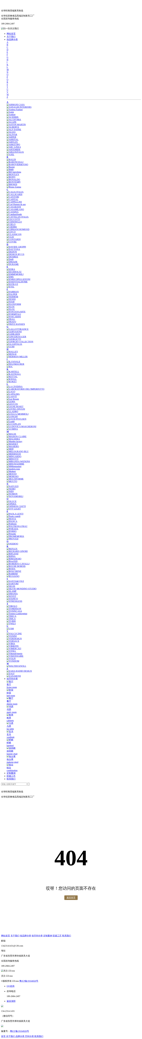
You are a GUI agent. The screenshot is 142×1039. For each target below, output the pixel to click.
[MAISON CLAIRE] (16, 436)
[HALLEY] (12, 351)
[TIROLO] (12, 606)
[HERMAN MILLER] (17, 356)
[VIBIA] (11, 643)
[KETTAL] (12, 376)
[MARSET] (12, 444)
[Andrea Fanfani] (15, 109)
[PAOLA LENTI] (15, 514)
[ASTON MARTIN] (16, 124)
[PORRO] (12, 531)
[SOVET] (11, 596)
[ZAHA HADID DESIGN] (19, 671)
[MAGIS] (11, 434)
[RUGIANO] (13, 576)
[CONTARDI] (14, 239)
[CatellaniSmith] (14, 214)
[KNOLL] (12, 379)
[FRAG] (11, 319)
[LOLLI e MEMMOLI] (17, 414)
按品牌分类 (12, 39)
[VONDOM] (13, 661)
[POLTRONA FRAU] (17, 526)
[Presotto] (11, 534)
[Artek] (10, 112)
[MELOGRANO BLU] (18, 451)
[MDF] (10, 449)
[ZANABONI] (14, 676)
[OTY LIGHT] (14, 509)
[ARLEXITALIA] (15, 152)
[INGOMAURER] (15, 364)
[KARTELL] (13, 371)
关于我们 (11, 36)
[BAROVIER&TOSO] (17, 164)
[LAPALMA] (13, 394)
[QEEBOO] (12, 544)
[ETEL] (10, 287)
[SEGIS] (11, 586)
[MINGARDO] (14, 456)
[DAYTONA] (13, 249)
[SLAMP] (11, 591)
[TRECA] (11, 616)
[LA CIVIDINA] (15, 386)
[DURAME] (13, 264)
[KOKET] (12, 381)
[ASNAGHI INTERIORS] (19, 107)
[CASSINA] (13, 212)
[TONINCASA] (14, 611)
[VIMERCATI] (14, 648)
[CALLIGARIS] (14, 194)
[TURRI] (11, 621)
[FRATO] (11, 322)
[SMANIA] (12, 593)
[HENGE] (12, 354)
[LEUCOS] (12, 404)
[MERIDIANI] (14, 454)
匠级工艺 (11, 776)
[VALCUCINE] (14, 633)
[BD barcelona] (14, 172)
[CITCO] (11, 232)
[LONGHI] (12, 416)
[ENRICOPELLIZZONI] (18, 279)
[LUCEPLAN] (14, 424)
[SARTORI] (12, 584)
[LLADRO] (12, 411)
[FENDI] (11, 299)
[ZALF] (11, 673)
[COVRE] (12, 242)
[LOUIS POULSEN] (16, 419)
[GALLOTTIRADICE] (18, 329)
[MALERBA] (13, 439)
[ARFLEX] (12, 142)
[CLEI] (10, 237)
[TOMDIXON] (14, 608)
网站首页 (11, 33)
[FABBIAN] (13, 292)
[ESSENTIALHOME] (17, 282)
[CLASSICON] (14, 234)
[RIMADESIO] (14, 559)
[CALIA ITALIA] (15, 192)
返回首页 (71, 897)
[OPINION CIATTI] (16, 506)
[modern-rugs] (13, 469)
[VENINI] (12, 636)
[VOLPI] (11, 658)
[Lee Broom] (13, 399)
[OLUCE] (12, 501)
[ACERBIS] (12, 117)
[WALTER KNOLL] (16, 666)
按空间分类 (12, 678)
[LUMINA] (12, 429)
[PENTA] (11, 519)
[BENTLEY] (13, 174)
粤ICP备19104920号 (28, 981)
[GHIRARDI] (13, 334)
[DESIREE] (12, 257)
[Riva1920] (12, 561)
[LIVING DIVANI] (16, 409)
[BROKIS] (12, 184)
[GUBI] (10, 346)
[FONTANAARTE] (16, 312)
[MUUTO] (12, 481)
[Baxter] (11, 167)
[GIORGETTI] (14, 339)
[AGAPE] (12, 122)
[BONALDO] (13, 179)
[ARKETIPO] (13, 144)
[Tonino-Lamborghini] (17, 613)
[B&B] (10, 169)
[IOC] (10, 366)
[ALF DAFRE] (14, 129)
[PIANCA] (12, 521)
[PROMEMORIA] (15, 536)
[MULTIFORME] (15, 479)
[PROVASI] (12, 539)
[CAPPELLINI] (14, 202)
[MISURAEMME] (15, 464)
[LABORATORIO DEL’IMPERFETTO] (25, 389)
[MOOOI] (12, 474)
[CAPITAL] (12, 199)
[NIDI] (10, 491)
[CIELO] (11, 224)
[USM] (10, 628)
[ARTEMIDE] (13, 149)
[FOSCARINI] (14, 317)
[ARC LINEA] (14, 147)
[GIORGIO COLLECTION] (20, 341)
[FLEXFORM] (14, 304)
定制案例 (11, 773)
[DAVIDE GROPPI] (16, 247)
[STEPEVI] (12, 598)
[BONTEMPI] (13, 182)
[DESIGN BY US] (15, 254)
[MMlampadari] (14, 466)
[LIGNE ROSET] (15, 406)
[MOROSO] (13, 476)
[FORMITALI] (14, 314)
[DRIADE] (12, 262)
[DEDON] (12, 252)
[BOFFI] (11, 177)
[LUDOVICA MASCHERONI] (21, 426)
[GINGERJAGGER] (16, 336)
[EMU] (10, 277)
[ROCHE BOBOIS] (16, 566)
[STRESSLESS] (14, 601)
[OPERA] (11, 504)
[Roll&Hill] (12, 574)
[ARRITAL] (13, 139)
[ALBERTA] (13, 127)
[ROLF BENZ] (14, 571)
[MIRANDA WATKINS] (18, 461)
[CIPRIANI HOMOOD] (18, 229)
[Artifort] (11, 114)
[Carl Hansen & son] (16, 204)
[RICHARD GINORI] (17, 551)
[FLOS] (10, 307)
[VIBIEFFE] (13, 646)
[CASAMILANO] (15, 209)
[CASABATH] (14, 207)
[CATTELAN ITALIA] (18, 217)
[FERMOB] (12, 297)
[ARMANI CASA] (16, 104)
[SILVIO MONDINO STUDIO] (21, 588)
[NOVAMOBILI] (15, 496)
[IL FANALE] (13, 361)
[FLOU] (11, 309)
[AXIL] (10, 154)
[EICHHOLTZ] (14, 272)
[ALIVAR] (12, 134)
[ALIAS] (11, 132)
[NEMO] (11, 489)
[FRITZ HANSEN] (16, 324)
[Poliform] (12, 524)
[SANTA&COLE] (15, 581)
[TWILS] (11, 623)
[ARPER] (11, 137)
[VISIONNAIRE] (15, 656)
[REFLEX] (12, 549)
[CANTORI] (13, 197)
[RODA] (11, 569)
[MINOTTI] (12, 459)
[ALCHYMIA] (14, 119)
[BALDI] (11, 159)
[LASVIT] (12, 396)
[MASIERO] (13, 446)
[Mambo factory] (14, 441)
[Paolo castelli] (13, 516)
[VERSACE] (13, 641)
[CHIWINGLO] (14, 222)
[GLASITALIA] (14, 344)
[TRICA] (11, 618)
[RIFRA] (11, 556)
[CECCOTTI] (13, 219)
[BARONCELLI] (15, 162)
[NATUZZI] (12, 486)
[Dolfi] (10, 259)
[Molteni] (11, 471)
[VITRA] (11, 651)
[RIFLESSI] (12, 554)
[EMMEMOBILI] (15, 274)
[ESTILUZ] (12, 284)
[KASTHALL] (14, 374)
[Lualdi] (11, 421)
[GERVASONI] (14, 331)
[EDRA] (11, 269)
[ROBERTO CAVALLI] (18, 564)
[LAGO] (11, 391)
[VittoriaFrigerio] (14, 653)
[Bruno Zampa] (14, 187)
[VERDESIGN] (14, 638)
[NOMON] (12, 494)
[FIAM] (10, 302)
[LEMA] (11, 401)
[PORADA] (12, 529)
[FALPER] (12, 294)
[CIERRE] (12, 227)
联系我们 (11, 779)
